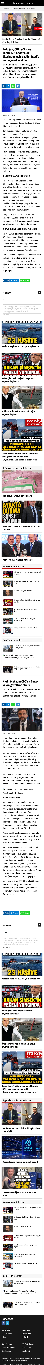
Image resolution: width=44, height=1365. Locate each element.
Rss (39, 1362)
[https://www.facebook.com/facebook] (3, 1320)
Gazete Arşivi (6, 1348)
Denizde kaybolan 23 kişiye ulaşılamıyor (21, 343)
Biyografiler (26, 1331)
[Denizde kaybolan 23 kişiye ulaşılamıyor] (22, 329)
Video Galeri (26, 1327)
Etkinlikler (25, 1334)
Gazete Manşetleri (8, 1345)
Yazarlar (22, 9)
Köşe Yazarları (7, 1331)
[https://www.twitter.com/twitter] (7, 1320)
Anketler (5, 1334)
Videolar (6, 9)
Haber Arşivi (26, 1345)
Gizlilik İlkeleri (31, 1362)
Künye (4, 1362)
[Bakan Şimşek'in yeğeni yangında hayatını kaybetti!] (22, 361)
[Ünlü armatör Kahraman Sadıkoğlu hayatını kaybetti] (22, 394)
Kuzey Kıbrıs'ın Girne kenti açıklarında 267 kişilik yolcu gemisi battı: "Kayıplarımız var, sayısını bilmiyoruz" (20, 453)
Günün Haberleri (28, 1341)
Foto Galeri (6, 1327)
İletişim (11, 1362)
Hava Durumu (7, 1341)
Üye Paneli (31, 9)
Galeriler (14, 9)
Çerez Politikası (20, 1362)
